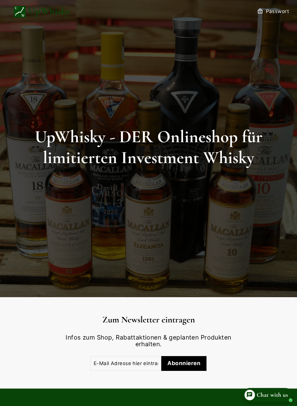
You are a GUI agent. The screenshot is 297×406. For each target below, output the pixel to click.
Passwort (277, 11)
